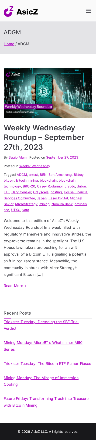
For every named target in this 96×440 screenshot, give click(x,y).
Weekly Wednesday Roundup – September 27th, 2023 (44, 137)
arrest (33, 175)
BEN (43, 175)
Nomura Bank (62, 204)
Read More (13, 285)
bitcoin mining (27, 180)
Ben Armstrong (60, 175)
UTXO (16, 210)
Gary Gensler (21, 192)
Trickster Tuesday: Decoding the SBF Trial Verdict (41, 325)
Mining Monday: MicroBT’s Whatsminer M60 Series (43, 346)
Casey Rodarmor (50, 186)
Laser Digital (58, 198)
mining (44, 204)
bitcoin (9, 180)
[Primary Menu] (88, 10)
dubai (81, 186)
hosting (56, 192)
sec (6, 210)
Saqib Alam (18, 157)
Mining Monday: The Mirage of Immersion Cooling (41, 381)
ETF (6, 192)
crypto (70, 186)
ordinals (81, 204)
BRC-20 (29, 186)
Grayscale (40, 192)
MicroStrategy (26, 204)
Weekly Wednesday (34, 166)
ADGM (22, 175)
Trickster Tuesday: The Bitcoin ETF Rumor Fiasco (48, 363)
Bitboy (79, 175)
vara (25, 210)
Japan (42, 198)
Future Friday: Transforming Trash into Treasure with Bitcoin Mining (46, 402)
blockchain (48, 180)
